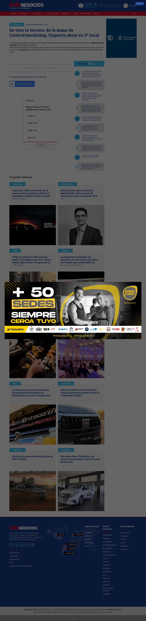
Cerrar (139, 4)
